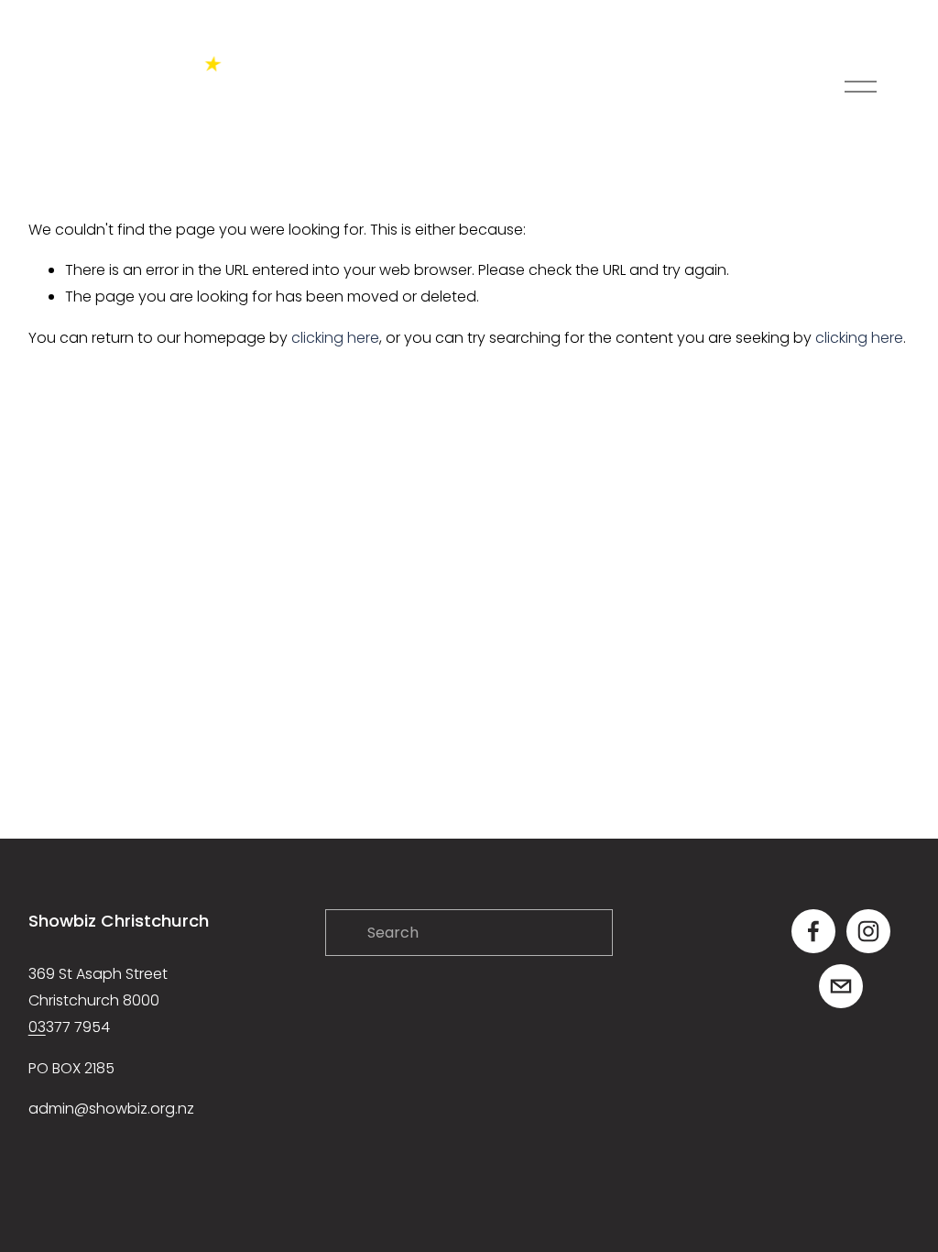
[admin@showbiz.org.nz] (841, 986)
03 (37, 1027)
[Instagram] (868, 931)
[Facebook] (813, 931)
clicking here (335, 337)
